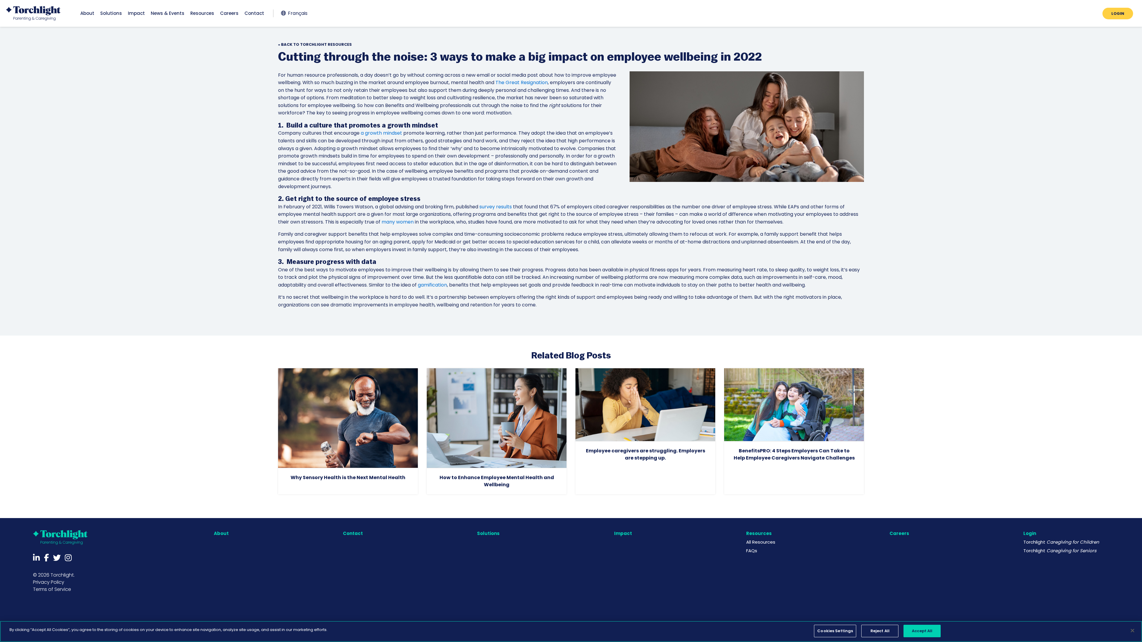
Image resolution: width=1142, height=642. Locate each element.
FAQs (751, 550)
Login (1029, 533)
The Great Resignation (521, 82)
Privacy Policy (48, 582)
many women (398, 221)
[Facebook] (46, 558)
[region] (571, 631)
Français (298, 13)
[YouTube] (68, 558)
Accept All (922, 631)
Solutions (488, 533)
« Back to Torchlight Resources (315, 44)
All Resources (760, 542)
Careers (899, 533)
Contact (353, 533)
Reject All (880, 631)
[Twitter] (57, 558)
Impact (623, 533)
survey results (495, 206)
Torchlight (1061, 542)
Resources (759, 533)
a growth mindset (381, 133)
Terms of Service (52, 589)
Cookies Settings (835, 631)
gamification (432, 284)
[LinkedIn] (36, 558)
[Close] (1132, 630)
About (221, 533)
